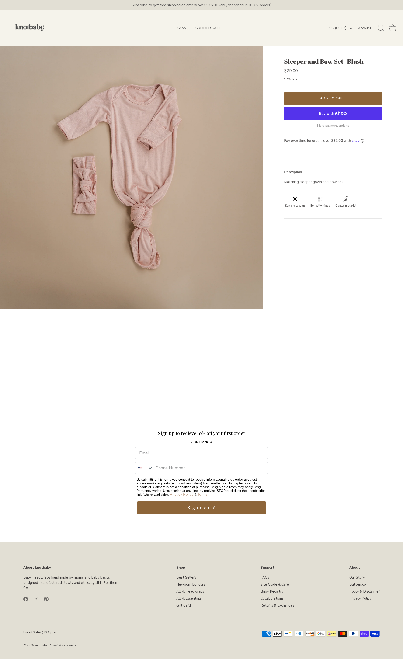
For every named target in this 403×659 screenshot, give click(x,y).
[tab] (295, 172)
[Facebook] (25, 598)
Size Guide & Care (275, 584)
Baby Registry (272, 591)
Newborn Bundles (190, 584)
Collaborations (272, 598)
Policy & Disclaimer (364, 591)
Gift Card (183, 605)
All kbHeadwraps (190, 591)
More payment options (333, 125)
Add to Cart (333, 98)
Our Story (357, 577)
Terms (202, 494)
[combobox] (144, 468)
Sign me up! (201, 507)
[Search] (381, 28)
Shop (181, 28)
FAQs (265, 577)
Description (293, 172)
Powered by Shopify (62, 645)
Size (287, 79)
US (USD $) (338, 28)
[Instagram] (36, 598)
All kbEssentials (189, 598)
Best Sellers (186, 577)
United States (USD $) (37, 633)
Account (364, 28)
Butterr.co (357, 584)
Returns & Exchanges (277, 605)
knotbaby (41, 645)
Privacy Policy (181, 494)
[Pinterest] (46, 598)
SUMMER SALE (208, 28)
